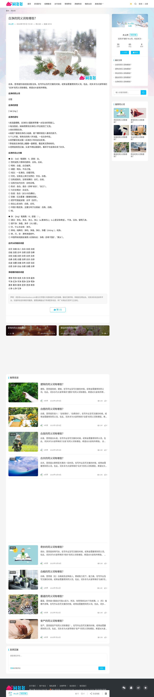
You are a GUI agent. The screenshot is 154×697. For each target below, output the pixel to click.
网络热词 (78, 4)
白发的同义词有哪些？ (52, 433)
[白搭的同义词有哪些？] (23, 417)
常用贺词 (68, 4)
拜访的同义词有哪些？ (123, 73)
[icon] (124, 687)
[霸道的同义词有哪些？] (23, 604)
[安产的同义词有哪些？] (23, 629)
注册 (146, 4)
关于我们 (32, 686)
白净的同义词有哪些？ (123, 82)
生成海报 (95, 694)
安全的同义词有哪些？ (137, 138)
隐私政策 (52, 686)
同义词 (38, 24)
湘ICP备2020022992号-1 (39, 690)
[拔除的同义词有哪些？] (23, 392)
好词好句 (37, 4)
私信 (136, 52)
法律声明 (62, 686)
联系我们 (83, 686)
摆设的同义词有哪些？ (123, 77)
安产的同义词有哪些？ (52, 620)
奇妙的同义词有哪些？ (52, 547)
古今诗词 (58, 4)
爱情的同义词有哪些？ (137, 121)
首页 (29, 4)
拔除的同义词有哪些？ (52, 384)
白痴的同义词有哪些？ (52, 571)
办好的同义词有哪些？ (123, 65)
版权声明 (102, 690)
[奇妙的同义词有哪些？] (23, 555)
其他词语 (98, 4)
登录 (140, 4)
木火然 (10, 24)
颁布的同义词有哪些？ (123, 69)
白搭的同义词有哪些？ (52, 409)
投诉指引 (73, 686)
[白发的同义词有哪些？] (23, 442)
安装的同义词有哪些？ (120, 138)
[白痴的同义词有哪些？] (23, 580)
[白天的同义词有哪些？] (23, 466)
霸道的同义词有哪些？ (52, 596)
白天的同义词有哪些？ (52, 458)
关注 (125, 52)
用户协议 (42, 686)
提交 (101, 668)
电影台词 (88, 4)
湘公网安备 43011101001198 (63, 690)
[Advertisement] (57, 355)
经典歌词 (47, 4)
